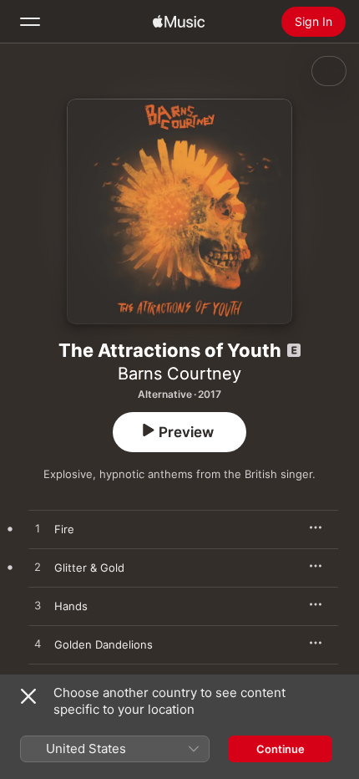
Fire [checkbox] (64, 529)
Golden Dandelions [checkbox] (103, 644)
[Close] (28, 696)
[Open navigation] (30, 21)
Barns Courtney (179, 374)
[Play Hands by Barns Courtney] (37, 606)
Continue (280, 749)
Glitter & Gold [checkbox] (89, 567)
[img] (179, 21)
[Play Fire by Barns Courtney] (37, 529)
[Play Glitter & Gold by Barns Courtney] (37, 567)
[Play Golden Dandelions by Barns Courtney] (37, 644)
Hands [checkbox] (71, 606)
